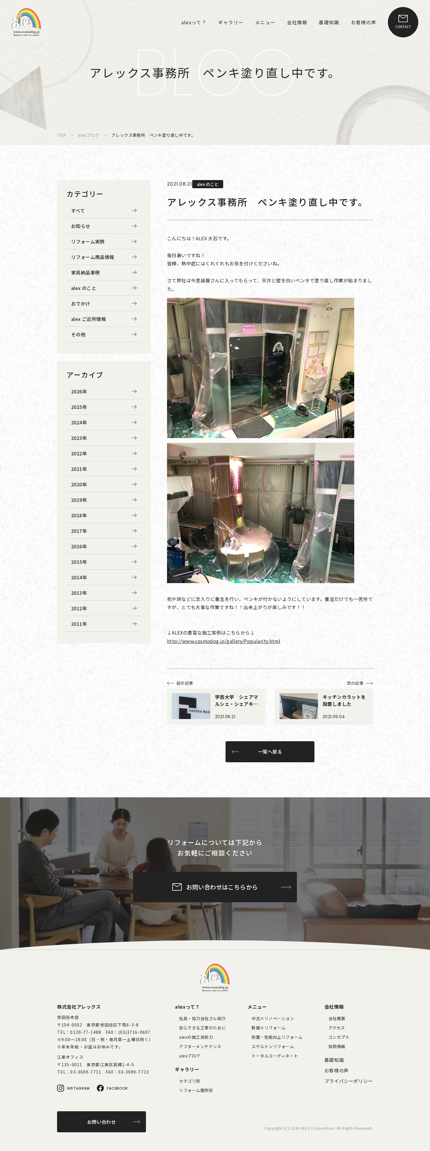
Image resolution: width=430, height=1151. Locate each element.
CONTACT (403, 26)
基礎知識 (334, 1059)
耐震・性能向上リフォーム (277, 1037)
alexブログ (189, 1056)
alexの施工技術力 (196, 1037)
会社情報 (334, 1006)
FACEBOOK (117, 1088)
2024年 (79, 422)
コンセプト (339, 1037)
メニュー (257, 1006)
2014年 (79, 577)
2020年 (79, 484)
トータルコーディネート (275, 1056)
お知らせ (80, 225)
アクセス (336, 1028)
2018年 (79, 515)
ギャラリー (187, 1069)
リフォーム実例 (88, 241)
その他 (78, 334)
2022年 (79, 453)
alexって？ (187, 1006)
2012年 (79, 608)
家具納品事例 (85, 272)
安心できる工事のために (202, 1028)
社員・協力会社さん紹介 (202, 1018)
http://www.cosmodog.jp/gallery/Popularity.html (223, 640)
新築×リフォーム (268, 1028)
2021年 (79, 468)
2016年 (79, 546)
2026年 (79, 391)
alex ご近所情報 (88, 318)
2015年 (79, 561)
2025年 (79, 406)
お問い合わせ (101, 1121)
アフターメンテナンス (200, 1046)
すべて (78, 210)
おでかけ (80, 303)
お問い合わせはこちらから (222, 887)
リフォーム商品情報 (92, 256)
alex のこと (83, 287)
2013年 (79, 592)
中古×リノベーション (273, 1018)
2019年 (79, 499)
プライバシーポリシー (348, 1080)
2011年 (79, 623)
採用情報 (336, 1046)
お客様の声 (336, 1070)
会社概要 (336, 1018)
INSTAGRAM (78, 1088)
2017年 (79, 530)
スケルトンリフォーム (273, 1046)
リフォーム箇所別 (196, 1090)
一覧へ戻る (270, 751)
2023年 (79, 437)
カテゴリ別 (189, 1081)
